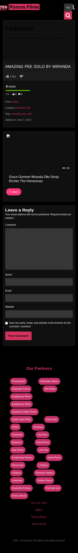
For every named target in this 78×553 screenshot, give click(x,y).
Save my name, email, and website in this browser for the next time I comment (40, 324)
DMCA (39, 510)
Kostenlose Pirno (21, 396)
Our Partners (39, 368)
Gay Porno (18, 450)
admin (15, 101)
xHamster (17, 480)
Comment (11, 224)
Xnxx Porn (51, 419)
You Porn (42, 434)
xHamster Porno (21, 389)
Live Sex (43, 450)
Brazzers (17, 442)
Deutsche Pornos (21, 488)
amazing (16, 113)
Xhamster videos (49, 381)
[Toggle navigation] (3, 7)
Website (9, 306)
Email (9, 290)
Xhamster (17, 434)
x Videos (43, 465)
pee (24, 113)
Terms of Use (39, 524)
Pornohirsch (18, 381)
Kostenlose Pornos (22, 457)
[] (68, 15)
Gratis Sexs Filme (21, 419)
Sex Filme (50, 389)
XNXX (15, 427)
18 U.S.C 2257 (39, 503)
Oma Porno (43, 442)
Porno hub (17, 465)
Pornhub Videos (44, 472)
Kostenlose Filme (21, 404)
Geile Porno (54, 457)
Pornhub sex (53, 488)
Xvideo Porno (44, 480)
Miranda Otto (23, 107)
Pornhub (38, 427)
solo (30, 113)
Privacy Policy (39, 517)
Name (9, 274)
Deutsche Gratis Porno (24, 411)
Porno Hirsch (19, 495)
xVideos (16, 472)
